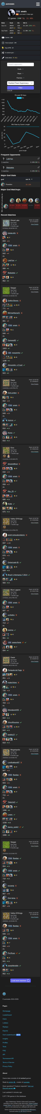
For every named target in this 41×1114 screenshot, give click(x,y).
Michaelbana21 (14, 313)
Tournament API (8, 1058)
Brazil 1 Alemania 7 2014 (17, 575)
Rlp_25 (11, 491)
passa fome (16, 642)
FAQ (4, 1050)
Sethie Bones (13, 301)
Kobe (10, 504)
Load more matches (18, 980)
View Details (34, 224)
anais (15, 245)
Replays (5, 1027)
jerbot (11, 1082)
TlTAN (18, 11)
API (4, 1054)
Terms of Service (8, 1062)
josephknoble (13, 966)
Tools (4, 1046)
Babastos (11, 273)
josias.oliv (12, 233)
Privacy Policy (7, 1066)
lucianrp (11, 886)
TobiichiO (11, 802)
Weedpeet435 (13, 710)
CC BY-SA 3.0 (23, 1111)
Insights (5, 1039)
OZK (9, 353)
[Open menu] (38, 4)
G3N (9, 642)
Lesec (10, 815)
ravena (10, 630)
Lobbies (5, 1023)
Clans (5, 1019)
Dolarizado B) (13, 562)
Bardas (16, 775)
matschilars (12, 682)
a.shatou (11, 615)
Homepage (6, 1011)
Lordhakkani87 (13, 762)
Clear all (9, 90)
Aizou (10, 433)
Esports (5, 1031)
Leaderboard (7, 1015)
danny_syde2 (13, 827)
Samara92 (12, 340)
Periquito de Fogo (15, 670)
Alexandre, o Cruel (15, 365)
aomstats (10, 4)
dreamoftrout (13, 464)
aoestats (27, 1082)
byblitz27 (11, 735)
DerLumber (12, 393)
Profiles (5, 1042)
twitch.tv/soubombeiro (16, 535)
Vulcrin (10, 420)
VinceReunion (13, 722)
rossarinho (16, 353)
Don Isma (11, 898)
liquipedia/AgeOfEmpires (28, 1109)
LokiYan (11, 260)
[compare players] (39, 158)
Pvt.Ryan (11, 953)
